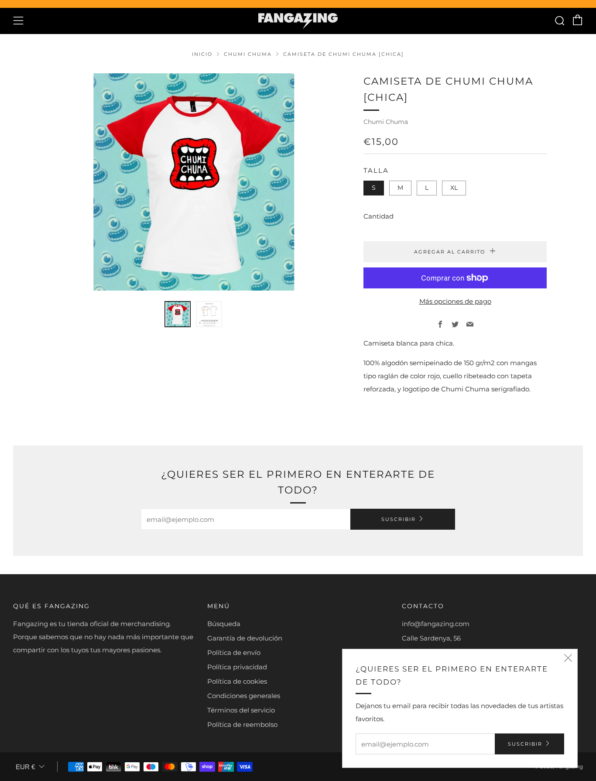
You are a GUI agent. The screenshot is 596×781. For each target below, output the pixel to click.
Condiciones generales (243, 696)
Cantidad (378, 216)
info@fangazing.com (435, 624)
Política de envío (233, 652)
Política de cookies (237, 681)
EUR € (25, 767)
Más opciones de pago (455, 301)
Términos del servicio (241, 710)
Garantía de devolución (244, 638)
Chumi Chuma (248, 54)
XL (454, 187)
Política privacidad (237, 667)
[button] (177, 314)
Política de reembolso (242, 724)
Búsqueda (223, 624)
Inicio (202, 54)
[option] (193, 182)
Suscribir (398, 519)
